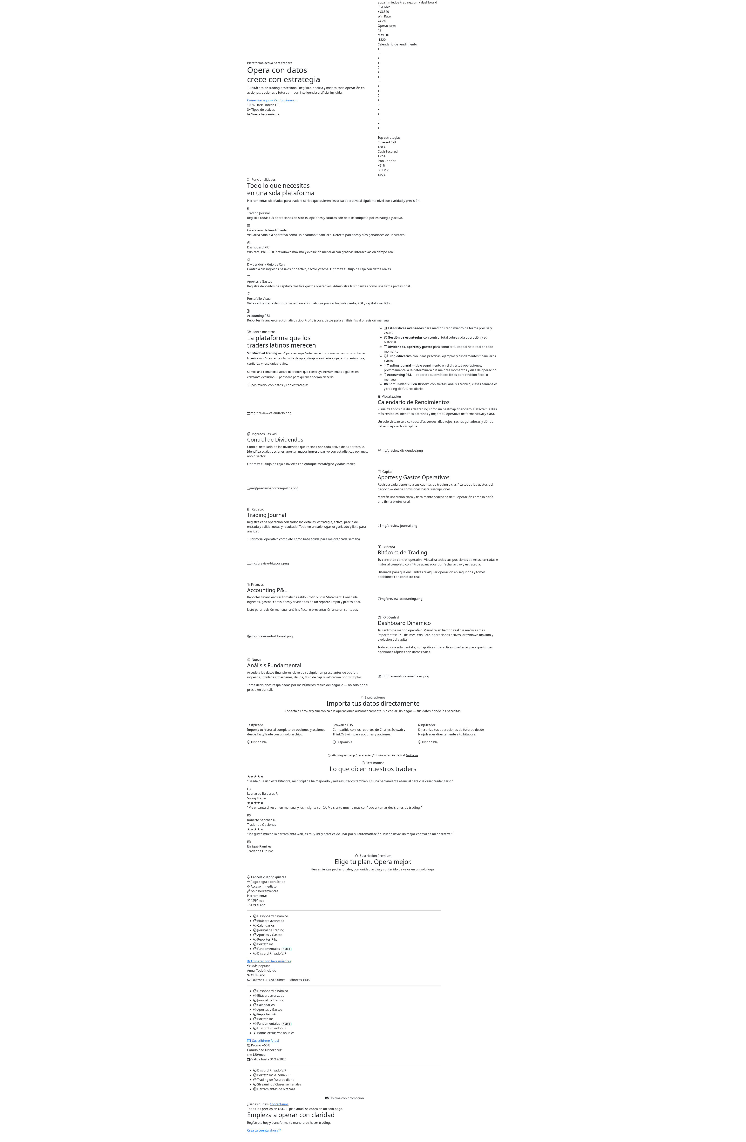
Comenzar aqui (258, 100)
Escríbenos (412, 755)
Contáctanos (279, 1104)
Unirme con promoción (346, 1098)
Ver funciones (284, 100)
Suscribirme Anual (265, 1040)
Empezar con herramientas (270, 961)
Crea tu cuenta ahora (262, 1130)
